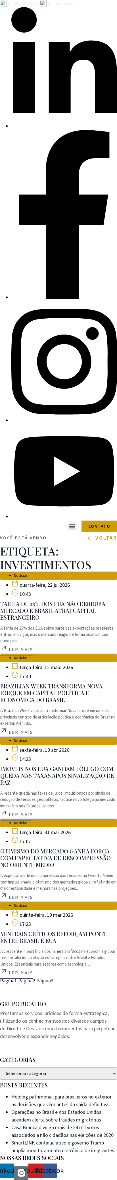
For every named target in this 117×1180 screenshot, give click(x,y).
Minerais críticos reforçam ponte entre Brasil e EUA (53, 937)
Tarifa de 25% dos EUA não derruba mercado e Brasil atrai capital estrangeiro (52, 610)
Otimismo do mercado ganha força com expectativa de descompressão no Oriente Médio (55, 857)
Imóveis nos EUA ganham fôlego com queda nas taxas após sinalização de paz (57, 775)
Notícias (21, 575)
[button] (72, 526)
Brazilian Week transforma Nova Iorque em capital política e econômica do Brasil (51, 692)
